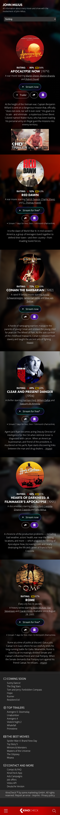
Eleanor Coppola (22, 509)
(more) (30, 342)
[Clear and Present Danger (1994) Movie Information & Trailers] (30, 370)
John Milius (40, 509)
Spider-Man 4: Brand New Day (22, 740)
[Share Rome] (26, 630)
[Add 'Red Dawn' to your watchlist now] (34, 218)
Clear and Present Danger (30, 393)
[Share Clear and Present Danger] (26, 419)
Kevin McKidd (39, 607)
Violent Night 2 (14, 722)
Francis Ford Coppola (41, 506)
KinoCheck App (14, 772)
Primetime (12, 728)
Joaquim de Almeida (30, 403)
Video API (11, 783)
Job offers (11, 779)
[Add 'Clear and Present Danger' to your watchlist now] (34, 419)
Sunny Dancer (14, 683)
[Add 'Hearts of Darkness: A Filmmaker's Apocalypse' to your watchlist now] (34, 525)
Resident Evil (13, 699)
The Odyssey (13, 754)
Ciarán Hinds (26, 611)
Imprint (36, 795)
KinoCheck (11, 792)
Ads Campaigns (14, 776)
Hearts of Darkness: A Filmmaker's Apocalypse (30, 499)
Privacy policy (48, 795)
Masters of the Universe (18, 750)
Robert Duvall (32, 79)
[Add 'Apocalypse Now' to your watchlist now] (43, 95)
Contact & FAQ (14, 769)
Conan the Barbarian (30, 290)
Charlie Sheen (48, 199)
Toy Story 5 (12, 744)
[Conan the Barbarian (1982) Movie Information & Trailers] (30, 268)
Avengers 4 (12, 718)
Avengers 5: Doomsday (18, 711)
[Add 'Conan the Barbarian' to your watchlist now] (34, 317)
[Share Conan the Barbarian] (26, 317)
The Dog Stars (14, 686)
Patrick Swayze (33, 199)
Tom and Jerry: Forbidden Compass (24, 689)
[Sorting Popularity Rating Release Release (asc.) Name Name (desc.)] (30, 19)
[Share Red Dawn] (26, 218)
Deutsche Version (15, 786)
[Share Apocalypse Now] (34, 95)
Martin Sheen (32, 75)
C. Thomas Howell (32, 202)
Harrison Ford (29, 400)
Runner (10, 696)
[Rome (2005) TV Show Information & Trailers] (30, 578)
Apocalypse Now (30, 71)
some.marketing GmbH (33, 792)
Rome (30, 600)
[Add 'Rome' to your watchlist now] (34, 630)
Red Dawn (30, 195)
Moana (10, 757)
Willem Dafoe (43, 400)
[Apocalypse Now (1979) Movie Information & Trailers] (30, 49)
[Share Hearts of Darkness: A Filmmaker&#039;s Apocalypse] (26, 525)
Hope (10, 693)
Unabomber (13, 715)
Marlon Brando (47, 75)
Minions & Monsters (17, 747)
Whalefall (11, 725)
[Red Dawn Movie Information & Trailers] (30, 173)
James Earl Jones (32, 298)
